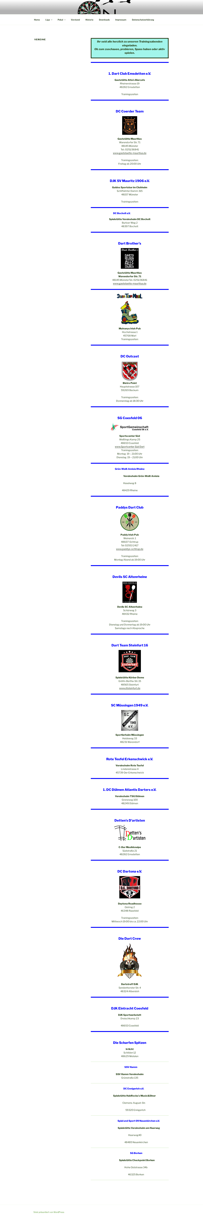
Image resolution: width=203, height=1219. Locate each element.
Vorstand (75, 19)
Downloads (104, 19)
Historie (89, 19)
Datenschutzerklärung (143, 19)
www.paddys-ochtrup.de (129, 549)
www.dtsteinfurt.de (129, 688)
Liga (47, 19)
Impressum (120, 19)
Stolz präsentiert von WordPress (48, 1212)
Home (37, 19)
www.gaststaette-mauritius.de (129, 153)
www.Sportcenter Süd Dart (129, 446)
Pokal (60, 19)
